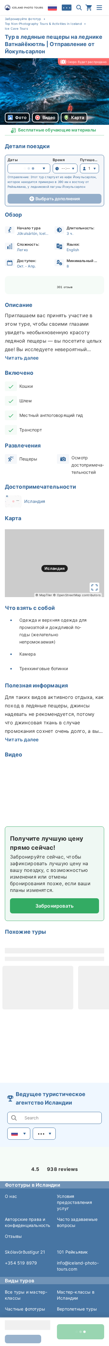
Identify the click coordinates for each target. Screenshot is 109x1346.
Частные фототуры (25, 1308)
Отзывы (13, 1236)
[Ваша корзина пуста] (88, 8)
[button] (54, 91)
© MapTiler (43, 595)
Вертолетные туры (77, 1308)
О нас (11, 1196)
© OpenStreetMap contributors (77, 595)
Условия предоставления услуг (74, 1202)
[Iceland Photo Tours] (24, 7)
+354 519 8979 (21, 1262)
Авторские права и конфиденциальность (28, 1222)
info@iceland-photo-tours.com (78, 1265)
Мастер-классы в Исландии (75, 1295)
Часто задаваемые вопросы (77, 1222)
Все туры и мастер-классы (26, 1295)
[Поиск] (79, 8)
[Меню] (99, 8)
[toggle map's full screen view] (94, 587)
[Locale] (52, 8)
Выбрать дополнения (57, 198)
